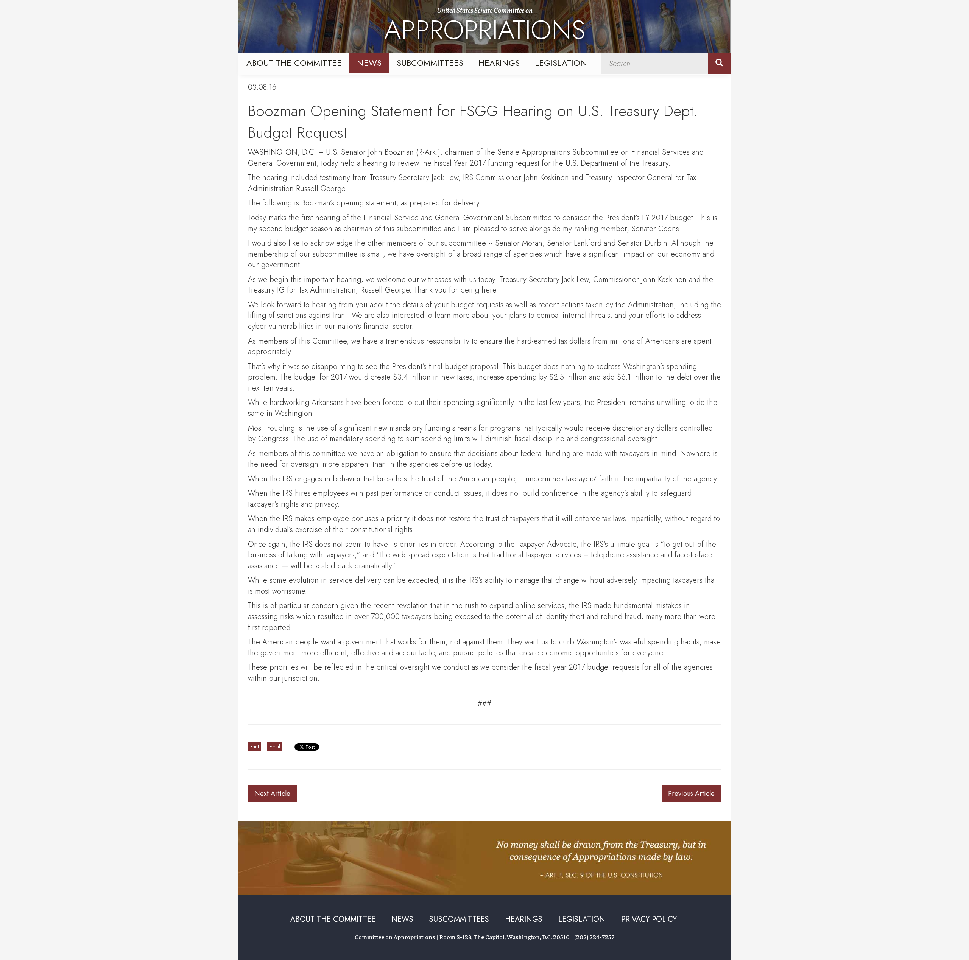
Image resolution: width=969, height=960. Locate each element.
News (369, 63)
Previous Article (691, 793)
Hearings (499, 63)
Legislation (561, 63)
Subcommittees (430, 63)
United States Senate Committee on (484, 27)
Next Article (272, 793)
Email (275, 746)
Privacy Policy (649, 919)
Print (254, 746)
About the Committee (294, 63)
